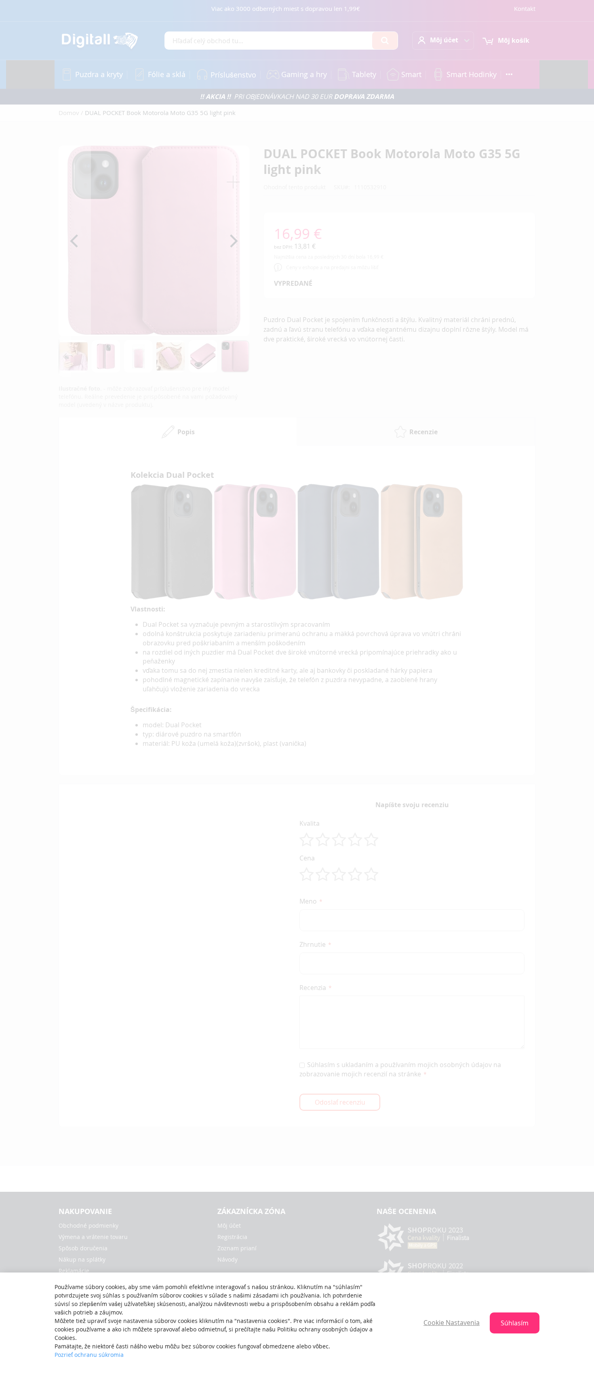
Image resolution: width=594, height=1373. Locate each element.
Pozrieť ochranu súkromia (89, 1354)
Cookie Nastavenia (451, 1322)
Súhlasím (515, 1323)
